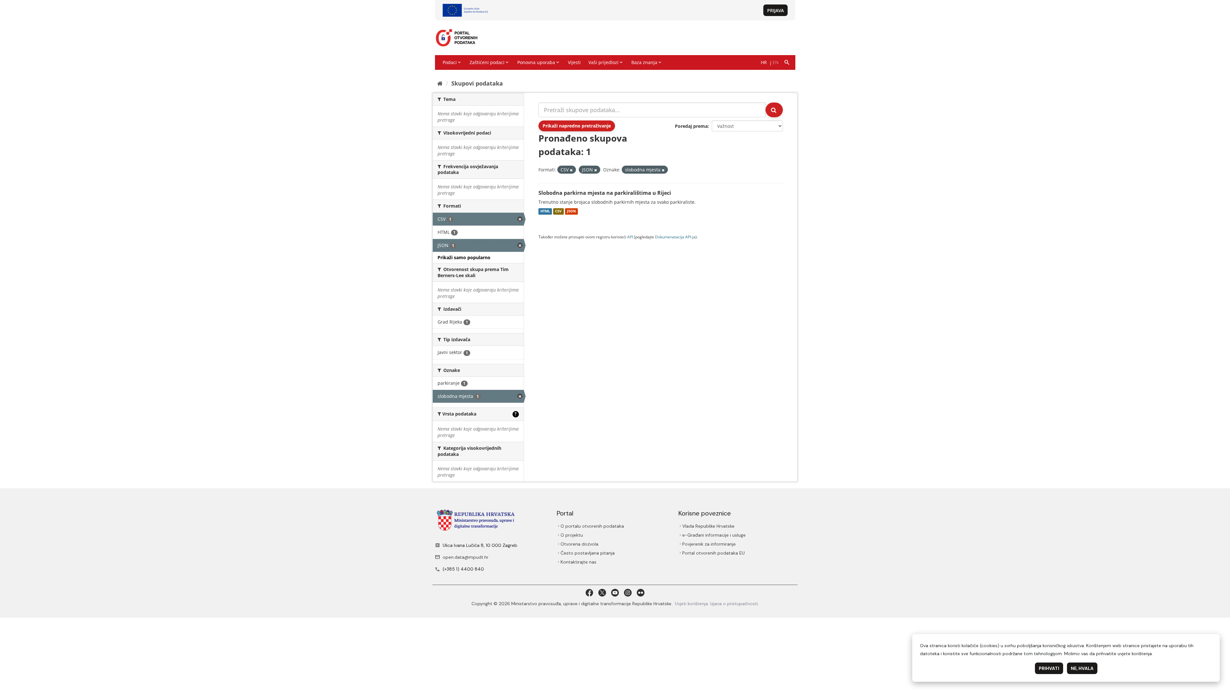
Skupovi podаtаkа (477, 83)
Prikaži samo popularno (464, 257)
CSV (558, 211)
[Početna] (440, 83)
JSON (571, 211)
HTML (545, 211)
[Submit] (774, 110)
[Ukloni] (571, 170)
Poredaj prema (691, 126)
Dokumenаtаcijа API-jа (675, 236)
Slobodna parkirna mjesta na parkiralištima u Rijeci (604, 192)
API (630, 236)
